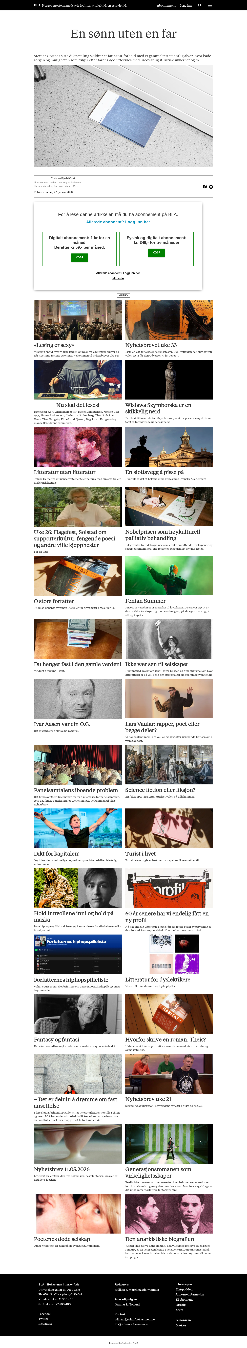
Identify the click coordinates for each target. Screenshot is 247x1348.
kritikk (123, 295)
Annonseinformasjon (190, 1294)
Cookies (181, 1325)
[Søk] (199, 5)
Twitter (43, 1318)
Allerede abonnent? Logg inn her (118, 222)
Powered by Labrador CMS (123, 1343)
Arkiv (179, 1310)
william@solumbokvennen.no (135, 1319)
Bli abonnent (184, 1299)
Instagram (45, 1323)
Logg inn (186, 5)
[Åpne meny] (210, 5)
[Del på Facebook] (204, 186)
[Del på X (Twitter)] (210, 186)
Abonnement (166, 5)
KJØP (79, 257)
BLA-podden (184, 1289)
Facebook (44, 1314)
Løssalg (181, 1304)
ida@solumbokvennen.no (132, 1324)
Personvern (183, 1320)
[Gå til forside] (37, 5)
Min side (118, 278)
